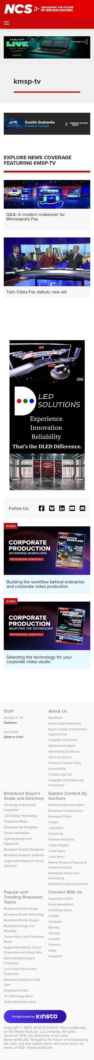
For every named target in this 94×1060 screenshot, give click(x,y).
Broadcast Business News (66, 805)
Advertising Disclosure (63, 751)
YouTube (54, 933)
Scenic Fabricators (16, 833)
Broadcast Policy (59, 816)
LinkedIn (54, 939)
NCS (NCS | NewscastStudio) (64, 1027)
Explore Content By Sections (67, 796)
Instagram (55, 956)
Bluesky (53, 927)
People (53, 822)
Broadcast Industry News (65, 810)
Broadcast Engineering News (68, 884)
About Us (57, 711)
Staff (9, 711)
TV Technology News (18, 996)
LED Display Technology (20, 815)
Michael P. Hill (13, 717)
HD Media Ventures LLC (27, 1031)
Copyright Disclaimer (62, 740)
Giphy (52, 950)
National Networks (61, 839)
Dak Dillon (11, 732)
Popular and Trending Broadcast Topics (23, 897)
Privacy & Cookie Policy (64, 763)
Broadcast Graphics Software (24, 855)
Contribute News (60, 910)
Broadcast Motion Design (21, 920)
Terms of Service (59, 757)
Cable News (56, 851)
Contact (53, 916)
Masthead (55, 717)
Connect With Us (65, 892)
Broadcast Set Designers (21, 827)
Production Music (16, 821)
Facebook (55, 921)
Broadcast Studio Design (21, 908)
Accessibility (57, 768)
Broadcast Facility (16, 990)
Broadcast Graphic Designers (24, 849)
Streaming (55, 833)
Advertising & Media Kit (64, 723)
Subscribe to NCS (60, 898)
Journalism (56, 828)
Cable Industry (58, 845)
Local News (56, 856)
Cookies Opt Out (60, 774)
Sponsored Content (61, 745)
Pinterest (54, 944)
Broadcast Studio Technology (24, 914)
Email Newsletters (61, 904)
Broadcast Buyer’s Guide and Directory (24, 796)
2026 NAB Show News (20, 1002)
